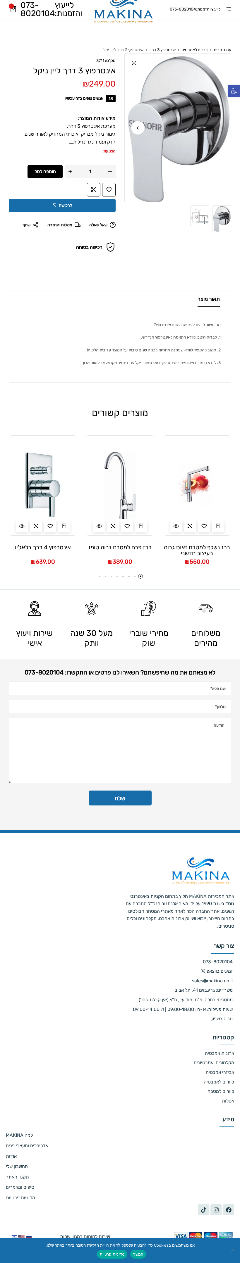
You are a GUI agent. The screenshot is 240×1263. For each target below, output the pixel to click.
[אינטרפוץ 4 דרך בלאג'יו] (43, 485)
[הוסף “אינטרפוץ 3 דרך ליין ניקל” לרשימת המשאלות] (109, 189)
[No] (233, 1250)
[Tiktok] (203, 1209)
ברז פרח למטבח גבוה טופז (120, 547)
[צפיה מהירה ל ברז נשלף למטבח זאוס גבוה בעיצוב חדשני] (176, 526)
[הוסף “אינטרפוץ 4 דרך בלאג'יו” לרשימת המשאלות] (50, 526)
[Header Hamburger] (225, 9)
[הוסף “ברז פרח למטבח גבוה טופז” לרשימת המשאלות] (127, 526)
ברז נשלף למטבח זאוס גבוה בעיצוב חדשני (197, 550)
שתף (26, 224)
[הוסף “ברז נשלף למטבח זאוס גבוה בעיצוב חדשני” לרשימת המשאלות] (204, 526)
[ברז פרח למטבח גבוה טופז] (120, 485)
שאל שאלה (98, 224)
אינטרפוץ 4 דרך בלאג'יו (43, 547)
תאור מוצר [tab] (209, 299)
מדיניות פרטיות (112, 1254)
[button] (234, 91)
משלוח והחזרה (59, 224)
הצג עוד (109, 151)
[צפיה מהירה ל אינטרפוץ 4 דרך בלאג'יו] (22, 526)
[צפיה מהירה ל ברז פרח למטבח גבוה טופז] (99, 526)
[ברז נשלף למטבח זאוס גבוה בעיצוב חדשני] (197, 485)
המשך (138, 1254)
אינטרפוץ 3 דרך (162, 50)
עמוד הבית (222, 50)
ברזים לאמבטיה (194, 50)
